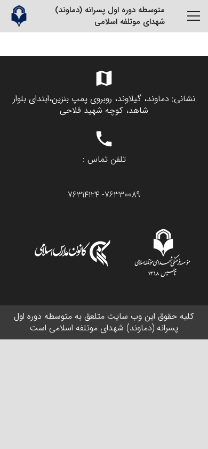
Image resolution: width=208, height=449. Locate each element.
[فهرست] (193, 16)
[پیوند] (18, 16)
